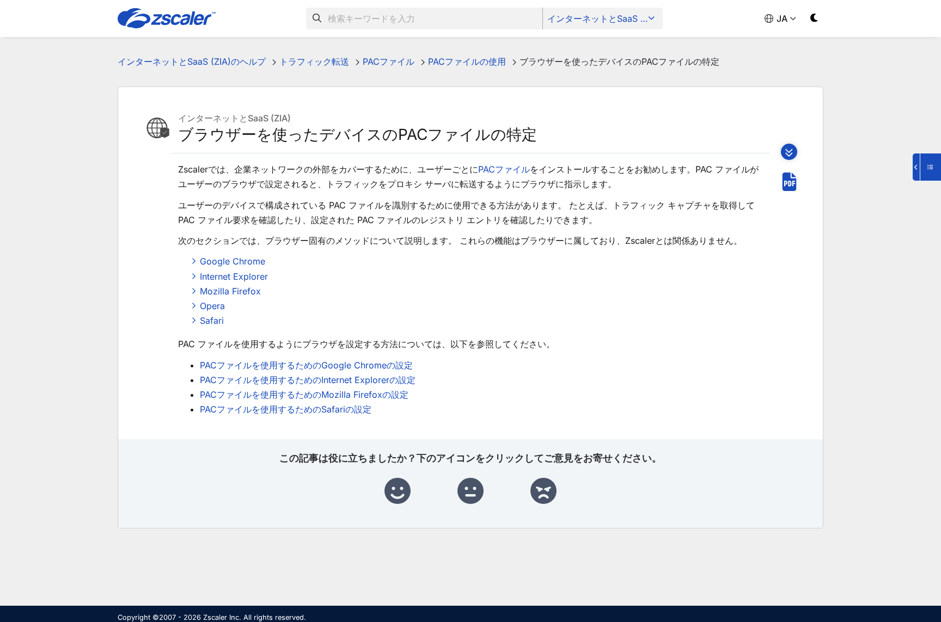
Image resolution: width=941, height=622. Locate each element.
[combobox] (424, 18)
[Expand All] (789, 152)
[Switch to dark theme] (814, 20)
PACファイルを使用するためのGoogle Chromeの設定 (306, 365)
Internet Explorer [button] (234, 276)
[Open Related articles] (927, 167)
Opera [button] (212, 305)
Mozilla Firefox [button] (230, 291)
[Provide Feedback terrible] (543, 491)
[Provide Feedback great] (397, 491)
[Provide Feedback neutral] (470, 491)
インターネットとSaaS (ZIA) (603, 18)
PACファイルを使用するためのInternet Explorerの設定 (307, 379)
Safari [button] (212, 320)
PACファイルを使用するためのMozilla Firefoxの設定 (304, 394)
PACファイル (504, 169)
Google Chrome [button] (232, 261)
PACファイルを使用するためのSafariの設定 (285, 409)
